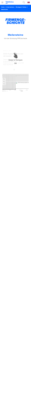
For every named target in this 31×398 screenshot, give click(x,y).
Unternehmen (10, 7)
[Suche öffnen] (23, 2)
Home (3, 7)
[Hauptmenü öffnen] (2, 2)
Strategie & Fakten (21, 7)
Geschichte (4, 9)
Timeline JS (5, 91)
